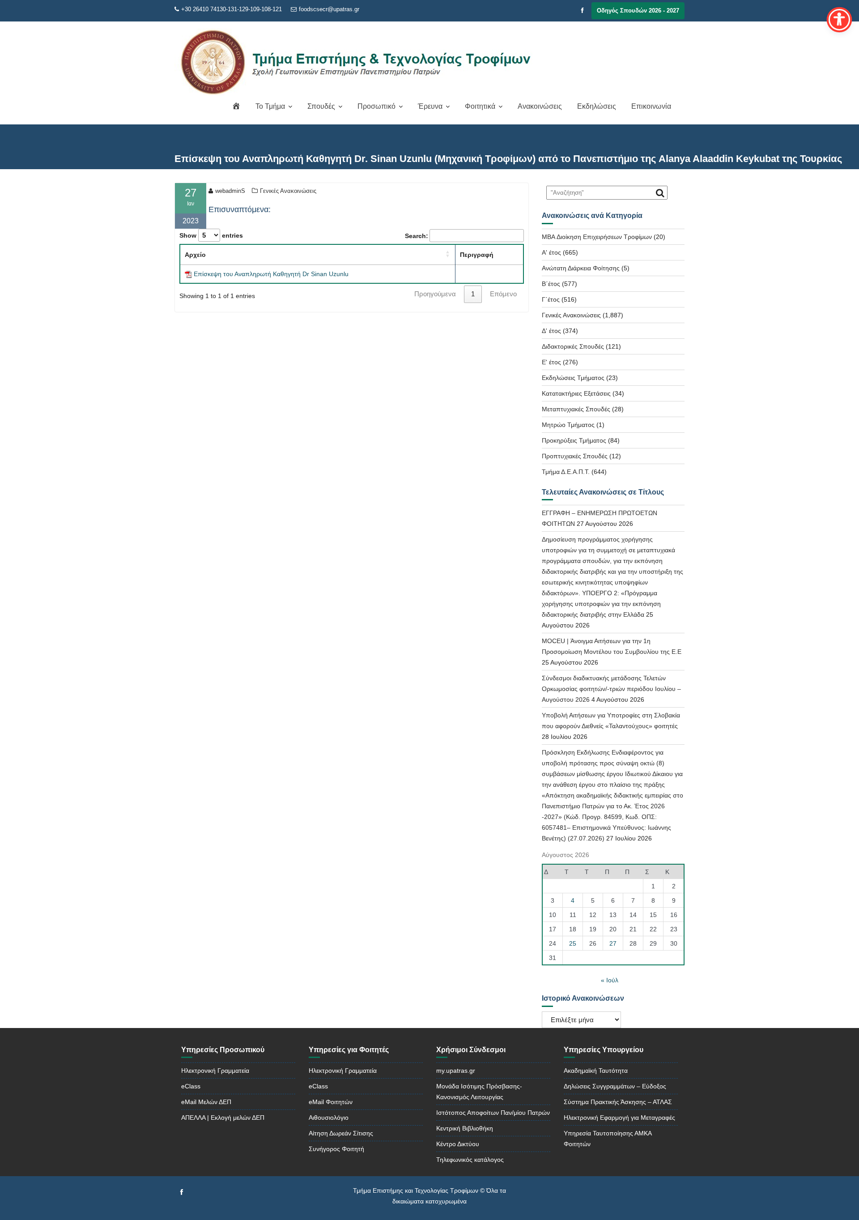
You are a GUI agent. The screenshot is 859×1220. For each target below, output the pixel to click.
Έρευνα (430, 106)
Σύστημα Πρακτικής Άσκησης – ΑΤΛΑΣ (618, 1101)
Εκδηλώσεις (596, 106)
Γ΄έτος (551, 299)
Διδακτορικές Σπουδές (573, 346)
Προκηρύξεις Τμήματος (574, 440)
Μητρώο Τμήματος (568, 424)
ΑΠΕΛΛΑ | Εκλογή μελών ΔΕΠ (222, 1117)
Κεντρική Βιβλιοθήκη (464, 1128)
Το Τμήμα (270, 106)
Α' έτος (551, 252)
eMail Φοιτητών (331, 1101)
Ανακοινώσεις (540, 106)
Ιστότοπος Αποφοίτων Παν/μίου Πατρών (493, 1112)
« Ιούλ (609, 980)
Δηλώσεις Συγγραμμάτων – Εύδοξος (615, 1086)
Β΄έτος (551, 283)
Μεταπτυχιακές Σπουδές (576, 409)
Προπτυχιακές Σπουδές (575, 456)
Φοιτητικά (480, 106)
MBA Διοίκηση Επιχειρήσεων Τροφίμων (597, 236)
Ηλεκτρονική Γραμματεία (215, 1070)
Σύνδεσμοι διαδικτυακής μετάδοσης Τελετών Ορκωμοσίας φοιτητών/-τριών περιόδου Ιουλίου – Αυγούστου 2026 (611, 688)
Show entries (211, 235)
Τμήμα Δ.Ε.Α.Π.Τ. (566, 471)
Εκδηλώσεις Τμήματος (573, 377)
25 (572, 943)
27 (613, 943)
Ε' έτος (551, 362)
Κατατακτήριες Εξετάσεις (576, 393)
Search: (416, 235)
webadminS (230, 191)
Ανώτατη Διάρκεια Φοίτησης (581, 268)
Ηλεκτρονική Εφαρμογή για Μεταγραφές (619, 1117)
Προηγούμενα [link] (435, 294)
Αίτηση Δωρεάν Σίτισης (341, 1133)
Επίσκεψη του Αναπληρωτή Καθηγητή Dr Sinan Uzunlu (271, 273)
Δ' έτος (551, 330)
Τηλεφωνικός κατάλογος (470, 1159)
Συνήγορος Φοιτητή (336, 1148)
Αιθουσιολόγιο (329, 1117)
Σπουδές (321, 106)
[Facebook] (582, 11)
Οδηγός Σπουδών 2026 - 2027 (638, 10)
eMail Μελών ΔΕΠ (206, 1101)
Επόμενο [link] (503, 294)
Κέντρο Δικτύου (457, 1143)
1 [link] (473, 294)
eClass (190, 1086)
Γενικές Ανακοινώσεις (288, 191)
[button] (448, 253)
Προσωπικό (376, 106)
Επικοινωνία (651, 106)
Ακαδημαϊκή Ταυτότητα (596, 1070)
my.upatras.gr (455, 1070)
